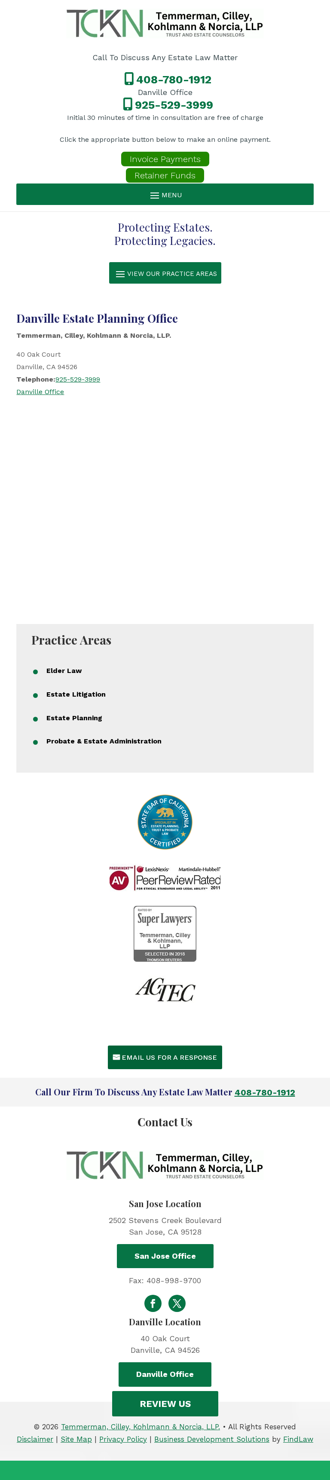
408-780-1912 (173, 79)
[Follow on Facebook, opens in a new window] (153, 1303)
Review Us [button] (165, 1403)
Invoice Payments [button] (165, 159)
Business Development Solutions (211, 1439)
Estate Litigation (76, 694)
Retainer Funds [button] (165, 175)
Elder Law (64, 671)
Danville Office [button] (165, 1374)
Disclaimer (35, 1439)
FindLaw (298, 1439)
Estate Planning (74, 718)
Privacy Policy (123, 1439)
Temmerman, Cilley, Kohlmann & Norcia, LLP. (140, 1426)
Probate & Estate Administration (104, 741)
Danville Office (40, 392)
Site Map (76, 1439)
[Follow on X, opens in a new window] (177, 1303)
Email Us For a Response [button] (169, 1057)
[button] (165, 194)
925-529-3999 (174, 104)
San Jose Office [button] (165, 1255)
